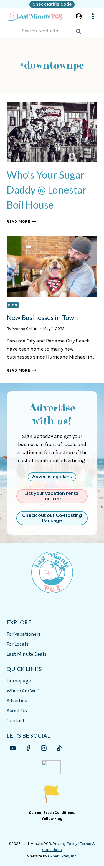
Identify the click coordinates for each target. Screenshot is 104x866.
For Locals (18, 644)
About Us (17, 710)
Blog (12, 305)
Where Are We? (23, 690)
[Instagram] (44, 748)
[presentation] (52, 132)
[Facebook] (28, 748)
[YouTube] (13, 748)
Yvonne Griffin (24, 328)
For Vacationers (24, 634)
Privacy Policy (64, 843)
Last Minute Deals (27, 654)
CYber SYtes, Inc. (62, 856)
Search (80, 31)
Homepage (19, 681)
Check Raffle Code (52, 4)
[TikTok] (59, 748)
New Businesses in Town (42, 317)
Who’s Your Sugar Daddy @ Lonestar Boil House (47, 190)
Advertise (17, 700)
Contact (16, 720)
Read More (21, 221)
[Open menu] (92, 16)
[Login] (79, 16)
